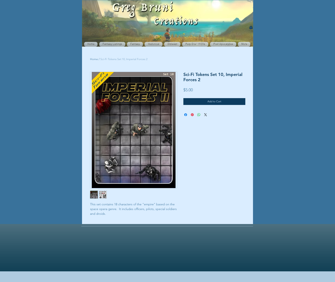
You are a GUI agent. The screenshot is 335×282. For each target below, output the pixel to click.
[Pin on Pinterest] (192, 115)
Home (94, 59)
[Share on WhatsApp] (199, 115)
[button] (251, 27)
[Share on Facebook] (186, 115)
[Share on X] (205, 115)
